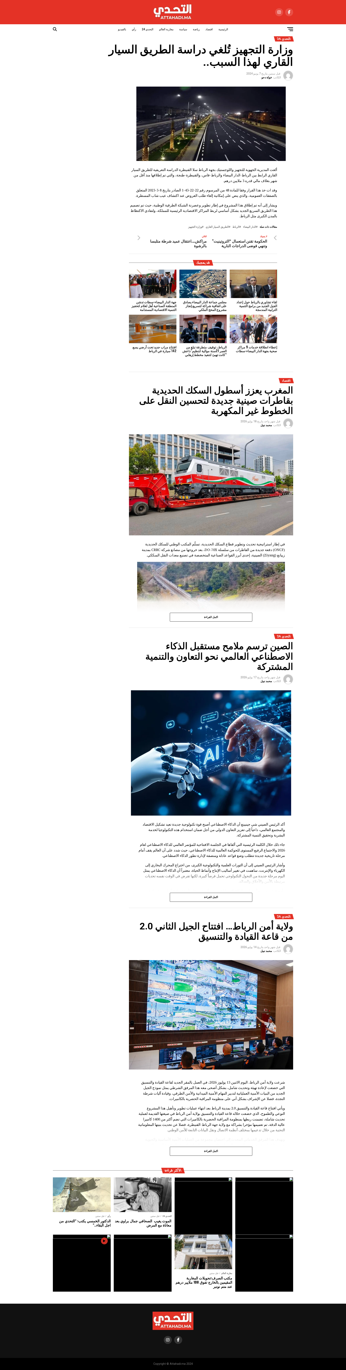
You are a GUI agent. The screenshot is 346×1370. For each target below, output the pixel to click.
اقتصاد (209, 29)
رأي (134, 29)
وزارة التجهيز (195, 227)
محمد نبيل (266, 425)
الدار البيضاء (249, 227)
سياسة (183, 29)
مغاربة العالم (166, 29)
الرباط (235, 227)
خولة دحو (267, 77)
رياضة (196, 29)
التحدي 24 (147, 29)
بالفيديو (122, 29)
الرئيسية (223, 29)
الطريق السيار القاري (217, 227)
